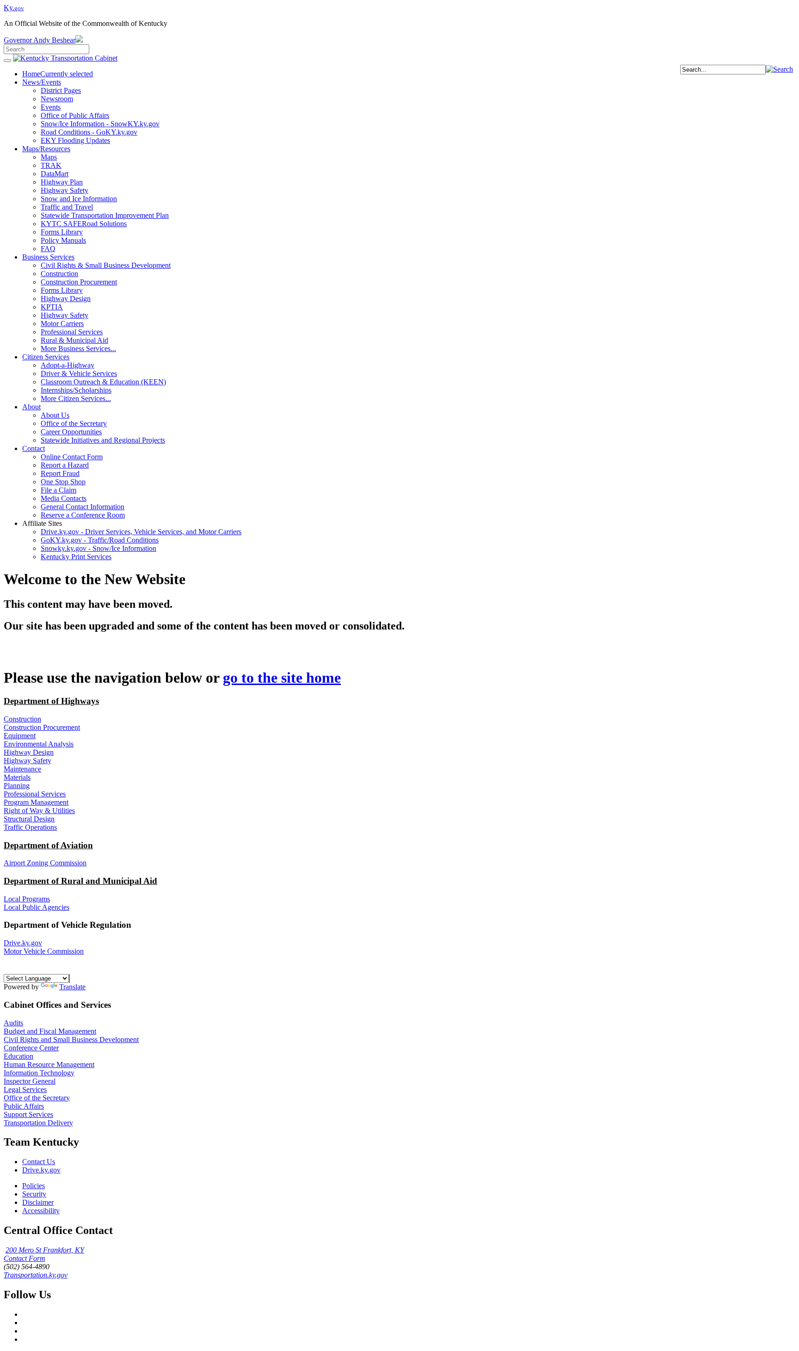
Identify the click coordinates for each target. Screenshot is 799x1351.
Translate (72, 987)
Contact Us (38, 1162)
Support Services (28, 1114)
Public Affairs (24, 1106)
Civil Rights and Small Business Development (71, 1039)
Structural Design (29, 819)
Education (18, 1056)
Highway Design (29, 752)
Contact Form (24, 1258)
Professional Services (35, 794)
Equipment (20, 736)
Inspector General (29, 1081)
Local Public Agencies (36, 907)
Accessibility (41, 1211)
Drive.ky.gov (23, 943)
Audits (13, 1023)
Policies (33, 1186)
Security (34, 1194)
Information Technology (39, 1073)
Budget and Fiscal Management (50, 1031)
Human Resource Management (49, 1064)
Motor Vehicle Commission (44, 951)
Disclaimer (38, 1202)
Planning (17, 786)
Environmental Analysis (39, 744)
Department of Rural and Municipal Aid (80, 881)
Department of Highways (51, 701)
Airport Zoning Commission (45, 863)
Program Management (36, 802)
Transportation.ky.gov (36, 1275)
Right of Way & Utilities (39, 810)
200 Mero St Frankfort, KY (45, 1250)
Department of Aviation (48, 845)
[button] (779, 69)
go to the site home (282, 677)
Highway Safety (27, 761)
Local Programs (27, 899)
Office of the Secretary (37, 1098)
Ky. (14, 8)
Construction (22, 719)
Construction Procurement (42, 727)
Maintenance (22, 769)
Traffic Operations (30, 827)
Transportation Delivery (38, 1123)
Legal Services (25, 1089)
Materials (17, 777)
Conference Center (31, 1048)
